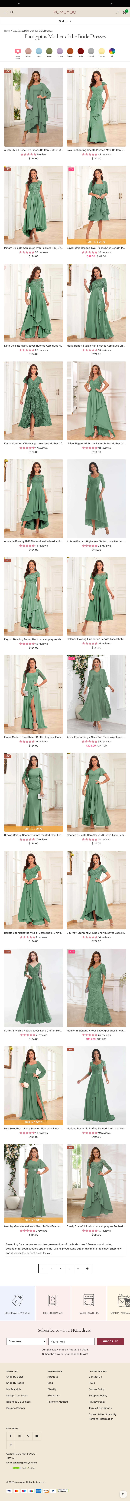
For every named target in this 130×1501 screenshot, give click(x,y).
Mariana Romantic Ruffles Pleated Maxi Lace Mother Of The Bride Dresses (96, 1128)
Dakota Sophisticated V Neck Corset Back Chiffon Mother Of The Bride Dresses (33, 932)
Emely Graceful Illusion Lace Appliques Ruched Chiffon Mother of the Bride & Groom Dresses (96, 1226)
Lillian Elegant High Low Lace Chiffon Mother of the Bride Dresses (96, 443)
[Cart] (124, 12)
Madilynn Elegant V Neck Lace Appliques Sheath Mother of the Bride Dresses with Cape (96, 1030)
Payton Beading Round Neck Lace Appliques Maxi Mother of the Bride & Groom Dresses (33, 639)
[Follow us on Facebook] (10, 1436)
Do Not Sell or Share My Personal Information (102, 1416)
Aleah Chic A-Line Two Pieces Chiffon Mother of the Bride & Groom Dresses (33, 149)
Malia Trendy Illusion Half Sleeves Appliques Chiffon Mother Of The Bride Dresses (96, 345)
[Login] (117, 12)
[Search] (11, 12)
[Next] (87, 1268)
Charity (52, 1389)
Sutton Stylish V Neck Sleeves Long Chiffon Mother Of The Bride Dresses (33, 1030)
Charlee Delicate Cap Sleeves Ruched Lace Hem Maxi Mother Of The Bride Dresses (96, 835)
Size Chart (54, 1395)
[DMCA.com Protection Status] (62, 1491)
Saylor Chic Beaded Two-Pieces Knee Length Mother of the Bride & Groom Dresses (96, 247)
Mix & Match (13, 1389)
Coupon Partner (15, 1408)
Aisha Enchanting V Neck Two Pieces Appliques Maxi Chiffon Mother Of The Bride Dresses (96, 737)
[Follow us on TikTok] (10, 1444)
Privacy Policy (97, 1401)
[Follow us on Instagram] (19, 1436)
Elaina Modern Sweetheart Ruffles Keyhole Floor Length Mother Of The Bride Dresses (33, 737)
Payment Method (58, 1401)
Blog (50, 1382)
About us (53, 1376)
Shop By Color (14, 1376)
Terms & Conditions (100, 1408)
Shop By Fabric (15, 1382)
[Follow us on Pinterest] (28, 1436)
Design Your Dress (17, 1395)
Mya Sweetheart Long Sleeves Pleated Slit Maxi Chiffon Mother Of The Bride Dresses (33, 1128)
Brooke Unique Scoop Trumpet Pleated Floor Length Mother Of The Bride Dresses (33, 835)
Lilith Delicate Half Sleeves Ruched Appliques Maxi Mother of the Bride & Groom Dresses (33, 345)
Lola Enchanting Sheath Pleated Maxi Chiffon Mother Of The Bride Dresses (96, 149)
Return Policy (97, 1389)
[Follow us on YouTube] (36, 1436)
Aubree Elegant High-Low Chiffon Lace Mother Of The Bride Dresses (96, 541)
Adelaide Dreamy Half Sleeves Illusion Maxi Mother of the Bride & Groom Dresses (33, 541)
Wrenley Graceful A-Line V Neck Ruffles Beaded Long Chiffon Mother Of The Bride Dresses (33, 1226)
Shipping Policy (98, 1395)
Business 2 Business (18, 1401)
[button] (18, 53)
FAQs (92, 1382)
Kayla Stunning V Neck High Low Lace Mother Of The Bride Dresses (33, 443)
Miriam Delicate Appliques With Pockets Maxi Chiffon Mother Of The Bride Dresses (33, 247)
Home (7, 31)
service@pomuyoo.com (25, 1462)
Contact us (95, 1376)
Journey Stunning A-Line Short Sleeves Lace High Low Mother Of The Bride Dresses (96, 932)
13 (78, 1268)
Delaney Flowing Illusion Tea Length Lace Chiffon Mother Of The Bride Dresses (96, 639)
